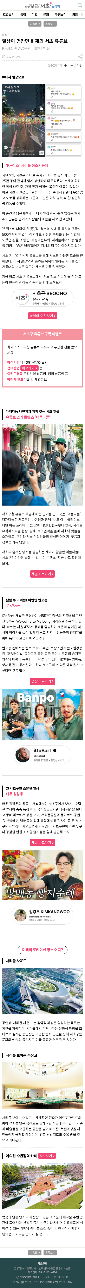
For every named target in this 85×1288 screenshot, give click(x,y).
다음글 (33, 24)
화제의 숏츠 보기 (41, 316)
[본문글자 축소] (71, 65)
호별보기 (8, 14)
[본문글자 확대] (65, 65)
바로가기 (28, 368)
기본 (79, 65)
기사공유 (80, 56)
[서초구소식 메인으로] (42, 5)
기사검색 (80, 5)
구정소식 (60, 14)
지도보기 (46, 1156)
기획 (35, 14)
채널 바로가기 (41, 574)
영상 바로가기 (41, 681)
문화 (46, 14)
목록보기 (50, 24)
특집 (23, 14)
